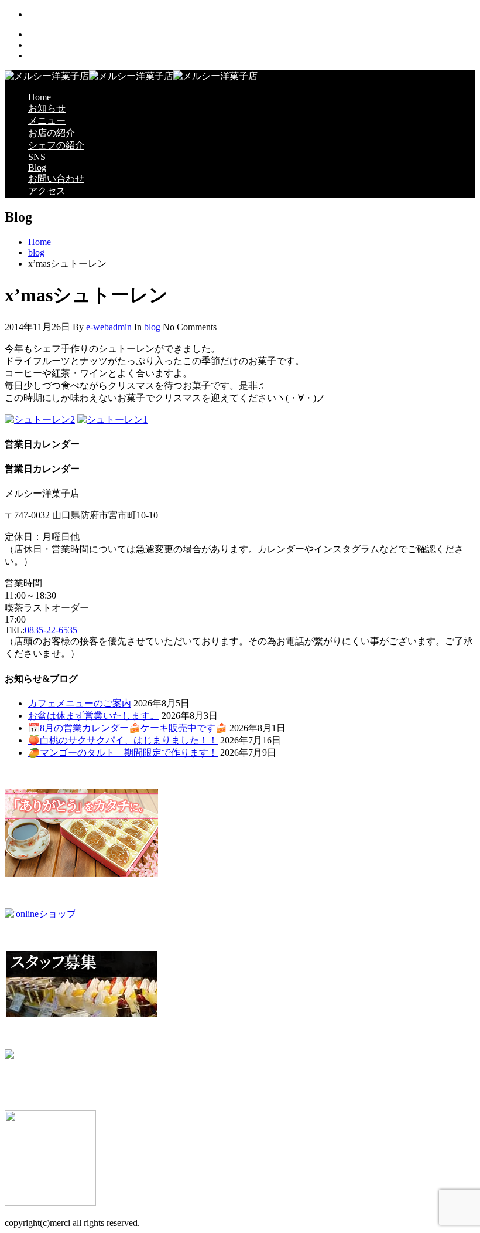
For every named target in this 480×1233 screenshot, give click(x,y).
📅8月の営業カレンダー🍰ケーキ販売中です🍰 (127, 728)
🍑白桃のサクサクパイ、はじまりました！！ (123, 740)
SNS (37, 157)
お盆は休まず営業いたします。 (93, 716)
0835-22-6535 (51, 630)
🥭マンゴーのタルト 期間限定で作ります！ (123, 753)
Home (39, 97)
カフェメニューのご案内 (79, 703)
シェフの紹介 (56, 145)
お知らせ (47, 108)
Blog (37, 167)
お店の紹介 (51, 133)
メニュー (47, 120)
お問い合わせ (56, 179)
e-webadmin (109, 327)
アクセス (47, 191)
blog (36, 252)
